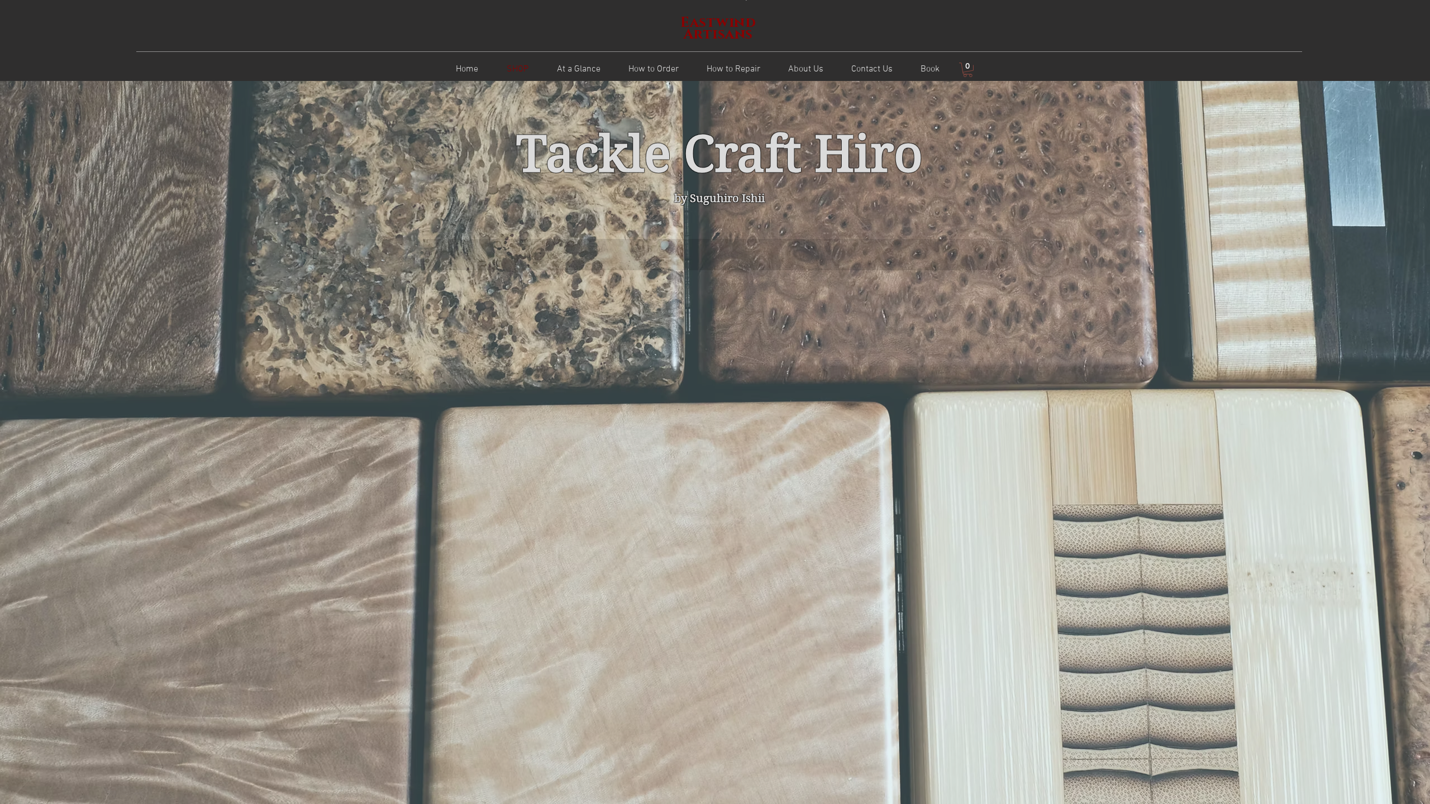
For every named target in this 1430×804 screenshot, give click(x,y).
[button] (967, 70)
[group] (715, 254)
